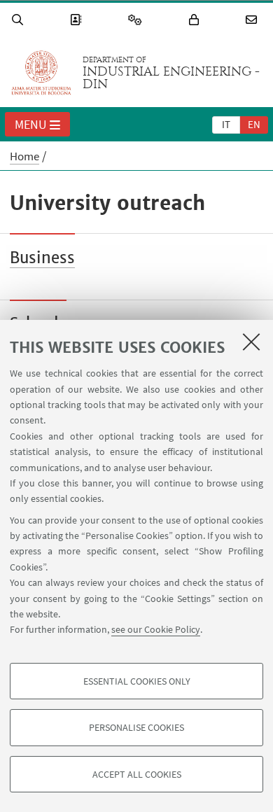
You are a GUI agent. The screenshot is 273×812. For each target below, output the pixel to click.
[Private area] (196, 20)
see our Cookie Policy (155, 629)
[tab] (226, 124)
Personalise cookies (136, 727)
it (226, 124)
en (254, 124)
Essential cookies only (136, 681)
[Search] (20, 20)
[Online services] (137, 20)
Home (24, 156)
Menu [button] (31, 124)
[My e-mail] (253, 20)
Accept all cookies (136, 774)
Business (42, 257)
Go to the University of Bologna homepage (41, 72)
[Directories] (78, 20)
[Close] (251, 341)
